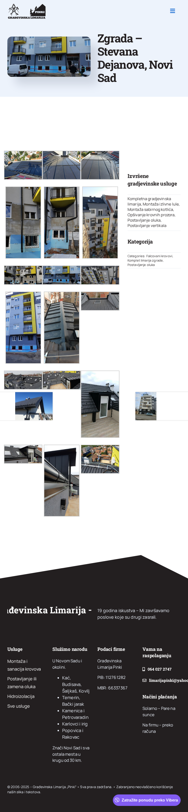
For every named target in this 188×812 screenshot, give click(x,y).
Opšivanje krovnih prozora (151, 214)
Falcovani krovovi (159, 256)
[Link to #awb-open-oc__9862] (172, 11)
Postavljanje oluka (144, 220)
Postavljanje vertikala (147, 225)
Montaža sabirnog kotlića (150, 209)
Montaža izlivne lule (161, 204)
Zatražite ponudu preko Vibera (150, 800)
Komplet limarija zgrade (145, 260)
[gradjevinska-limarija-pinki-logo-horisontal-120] (26, 5)
